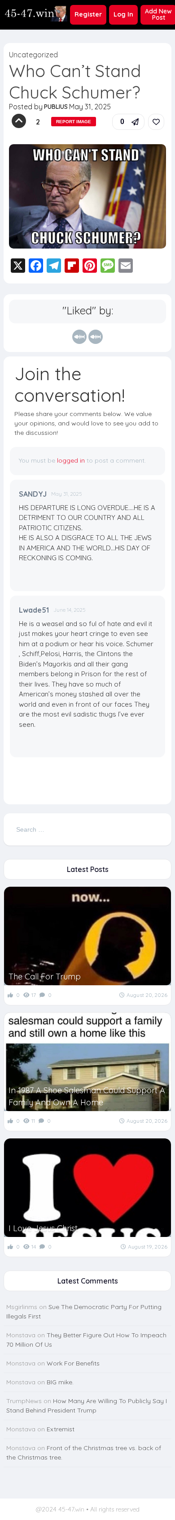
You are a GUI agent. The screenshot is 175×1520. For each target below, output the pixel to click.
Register (88, 14)
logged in (71, 460)
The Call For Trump (45, 976)
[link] (156, 122)
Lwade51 (34, 609)
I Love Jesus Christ (43, 1228)
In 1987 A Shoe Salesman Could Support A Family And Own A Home (87, 1096)
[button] (128, 122)
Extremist (60, 1429)
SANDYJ (33, 493)
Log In (123, 14)
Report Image (73, 121)
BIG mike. (60, 1382)
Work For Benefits (73, 1363)
